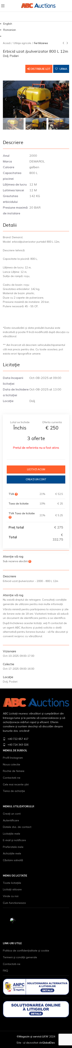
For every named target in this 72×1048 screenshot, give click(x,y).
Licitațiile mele (11, 833)
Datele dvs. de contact (17, 827)
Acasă (7, 43)
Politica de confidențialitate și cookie (26, 950)
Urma (63, 69)
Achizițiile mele (12, 853)
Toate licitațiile (12, 883)
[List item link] (36, 739)
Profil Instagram (13, 757)
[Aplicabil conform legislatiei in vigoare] (16, 494)
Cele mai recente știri (16, 784)
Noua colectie (11, 764)
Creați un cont (36, 479)
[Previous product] (63, 43)
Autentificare (11, 820)
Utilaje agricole (22, 43)
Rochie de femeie (13, 771)
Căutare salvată (13, 860)
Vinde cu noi (10, 896)
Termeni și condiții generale (20, 957)
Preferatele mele (13, 847)
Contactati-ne (11, 777)
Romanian (9, 30)
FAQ (5, 970)
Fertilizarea (41, 43)
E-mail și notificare (14, 840)
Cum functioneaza (14, 903)
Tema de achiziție (14, 791)
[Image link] (36, 702)
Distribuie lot (40, 69)
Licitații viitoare (12, 889)
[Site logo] (30, 5)
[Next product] (67, 43)
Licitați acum (36, 469)
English (7, 23)
